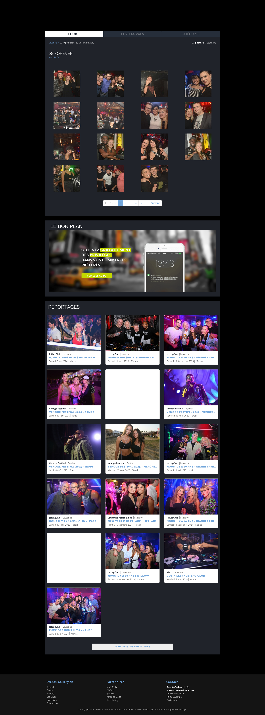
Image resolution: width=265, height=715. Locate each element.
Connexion (52, 703)
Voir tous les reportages (132, 646)
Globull (110, 693)
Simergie (182, 709)
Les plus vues (132, 34)
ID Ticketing (112, 699)
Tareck (75, 415)
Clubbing (53, 43)
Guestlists (52, 699)
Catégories (190, 34)
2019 (62, 43)
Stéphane (211, 42)
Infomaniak (157, 709)
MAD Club (111, 687)
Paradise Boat (113, 696)
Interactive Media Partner (110, 709)
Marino (73, 361)
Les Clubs (51, 696)
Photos (74, 34)
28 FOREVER (61, 53)
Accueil (50, 687)
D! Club (110, 690)
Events (50, 690)
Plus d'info (54, 57)
